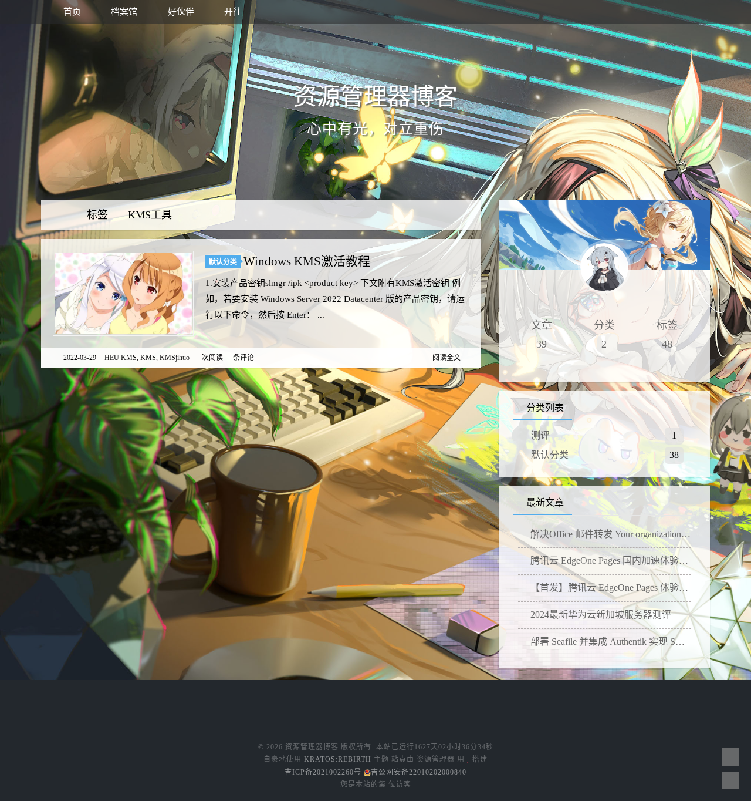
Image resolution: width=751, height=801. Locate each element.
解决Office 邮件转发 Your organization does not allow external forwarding (609, 534)
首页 (71, 11)
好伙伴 (179, 11)
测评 (540, 435)
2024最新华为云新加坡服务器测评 (599, 615)
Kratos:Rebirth (337, 759)
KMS (148, 358)
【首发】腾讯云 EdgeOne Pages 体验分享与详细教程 (609, 588)
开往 (232, 11)
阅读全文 (446, 358)
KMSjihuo (175, 358)
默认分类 (223, 262)
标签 (99, 215)
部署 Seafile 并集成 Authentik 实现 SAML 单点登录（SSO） (609, 642)
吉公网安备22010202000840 (418, 772)
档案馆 (123, 11)
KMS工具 (150, 215)
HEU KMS (120, 358)
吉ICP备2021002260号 (323, 772)
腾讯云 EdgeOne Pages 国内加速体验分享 (609, 561)
